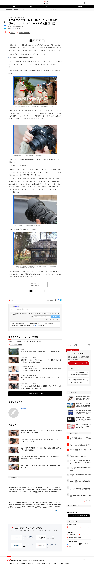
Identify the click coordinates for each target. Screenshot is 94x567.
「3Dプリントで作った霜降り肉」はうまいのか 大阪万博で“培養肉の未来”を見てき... (28, 504)
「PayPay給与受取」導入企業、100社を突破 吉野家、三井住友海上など (55, 489)
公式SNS (17, 563)
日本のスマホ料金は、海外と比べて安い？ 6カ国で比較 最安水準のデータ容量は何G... (15, 489)
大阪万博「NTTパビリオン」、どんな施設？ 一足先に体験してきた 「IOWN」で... (28, 489)
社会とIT (47, 6)
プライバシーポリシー (40, 563)
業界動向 (30, 6)
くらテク (64, 6)
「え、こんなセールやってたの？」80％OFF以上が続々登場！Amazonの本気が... (41, 489)
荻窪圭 (23, 409)
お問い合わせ (30, 563)
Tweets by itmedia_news (74, 512)
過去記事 (80, 6)
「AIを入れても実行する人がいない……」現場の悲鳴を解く (15, 504)
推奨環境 (67, 563)
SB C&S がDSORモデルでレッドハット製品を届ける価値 (41, 504)
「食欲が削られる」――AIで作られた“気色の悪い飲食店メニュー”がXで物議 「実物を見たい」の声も (79, 381)
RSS (49, 563)
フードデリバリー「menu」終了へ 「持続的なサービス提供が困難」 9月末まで (79, 374)
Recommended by (52, 510)
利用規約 (84, 559)
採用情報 (61, 563)
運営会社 (54, 563)
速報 (14, 6)
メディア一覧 (9, 563)
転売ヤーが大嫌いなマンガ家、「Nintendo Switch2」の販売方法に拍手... (55, 504)
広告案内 (23, 563)
